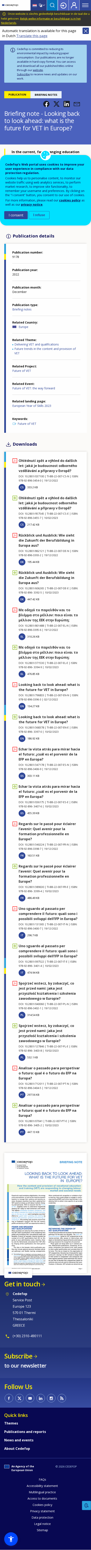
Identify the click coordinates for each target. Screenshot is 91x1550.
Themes (11, 1423)
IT (22, 935)
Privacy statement (42, 1511)
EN (22, 706)
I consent (16, 215)
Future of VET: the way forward (33, 388)
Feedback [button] (86, 1505)
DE (22, 562)
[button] (46, 104)
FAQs (42, 1479)
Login (63, 5)
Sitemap (42, 1530)
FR (22, 855)
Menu (85, 5)
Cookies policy (42, 1505)
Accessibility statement (42, 1486)
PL (22, 1015)
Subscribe (23, 74)
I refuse (39, 215)
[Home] (10, 5)
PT (22, 1095)
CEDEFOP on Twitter (19, 1398)
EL (22, 636)
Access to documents (42, 1498)
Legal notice (42, 1524)
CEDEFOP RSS (62, 1398)
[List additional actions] (43, 5)
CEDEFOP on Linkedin (40, 1398)
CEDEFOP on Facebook (9, 1398)
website (38, 70)
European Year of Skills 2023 (31, 406)
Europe (23, 327)
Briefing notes (22, 309)
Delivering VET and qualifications (36, 344)
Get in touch (22, 1284)
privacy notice (32, 204)
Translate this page (31, 36)
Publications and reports (25, 1431)
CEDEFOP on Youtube (30, 1398)
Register (74, 5)
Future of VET (21, 371)
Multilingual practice (42, 1492)
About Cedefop (17, 1448)
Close (86, 31)
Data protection (42, 1517)
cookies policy (70, 200)
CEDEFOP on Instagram (51, 1398)
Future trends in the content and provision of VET (45, 351)
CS (22, 487)
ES (22, 776)
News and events (18, 1440)
